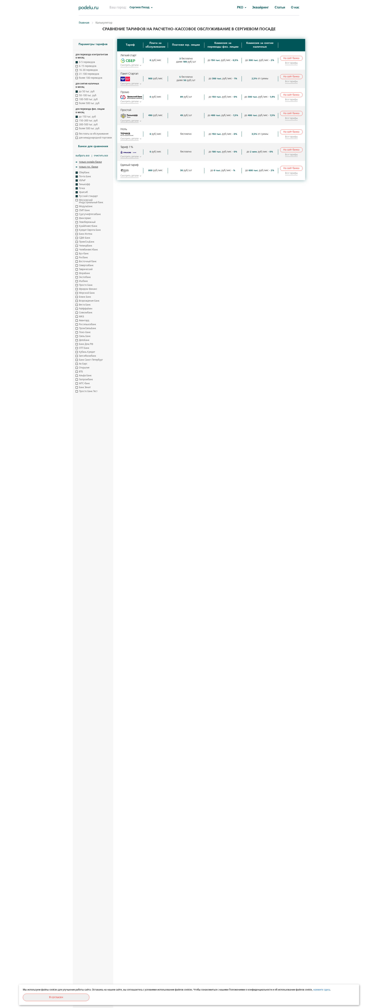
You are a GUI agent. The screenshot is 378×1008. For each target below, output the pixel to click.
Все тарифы (291, 63)
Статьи (280, 7)
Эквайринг (260, 7)
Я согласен (56, 997)
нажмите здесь (321, 990)
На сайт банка (291, 58)
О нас (295, 7)
